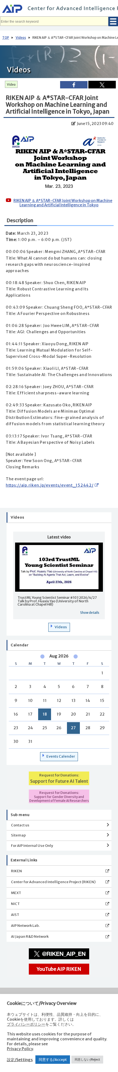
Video (11, 85)
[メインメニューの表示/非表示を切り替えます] (113, 21)
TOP (5, 38)
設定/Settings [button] (20, 1059)
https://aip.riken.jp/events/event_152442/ (50, 485)
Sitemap (18, 835)
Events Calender (60, 756)
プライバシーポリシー (26, 1024)
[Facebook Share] (74, 84)
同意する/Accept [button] (53, 1059)
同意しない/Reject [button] (87, 1059)
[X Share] (102, 84)
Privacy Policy (20, 1048)
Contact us (20, 825)
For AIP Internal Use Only (32, 845)
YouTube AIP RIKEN (59, 969)
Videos (21, 38)
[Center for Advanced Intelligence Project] (59, 9)
